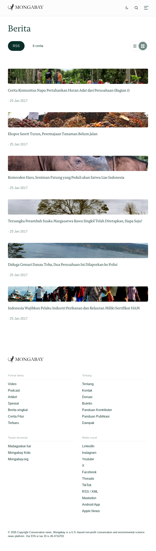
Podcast (14, 390)
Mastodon (89, 498)
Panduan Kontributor (97, 410)
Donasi (87, 397)
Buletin (87, 403)
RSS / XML (90, 491)
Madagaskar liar (19, 446)
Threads (88, 478)
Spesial (13, 403)
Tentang (88, 384)
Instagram (89, 452)
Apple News (91, 511)
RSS (16, 46)
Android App (91, 504)
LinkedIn (88, 446)
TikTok (86, 485)
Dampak (88, 423)
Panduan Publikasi (95, 416)
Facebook (89, 472)
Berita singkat (18, 410)
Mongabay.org (18, 459)
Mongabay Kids (19, 452)
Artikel (12, 397)
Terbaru (13, 423)
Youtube (88, 459)
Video (12, 384)
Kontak (87, 390)
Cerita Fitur (16, 416)
